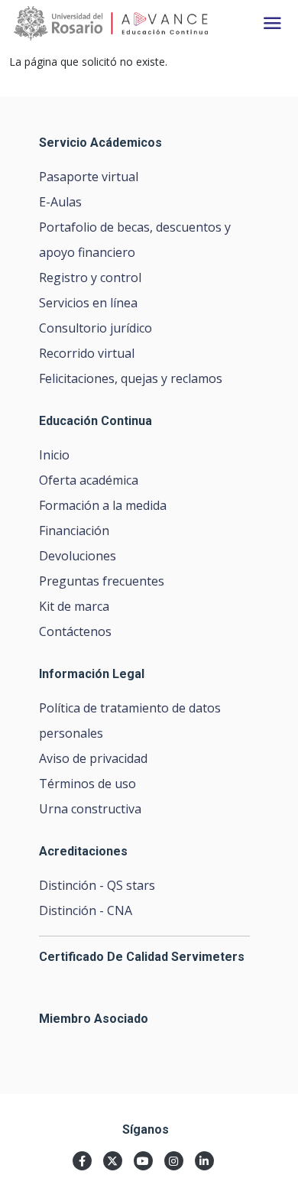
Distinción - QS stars (97, 885)
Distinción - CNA (85, 910)
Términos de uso (87, 783)
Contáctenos (75, 631)
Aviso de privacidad (93, 758)
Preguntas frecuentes (101, 581)
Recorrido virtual (86, 353)
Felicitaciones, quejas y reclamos (130, 378)
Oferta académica (88, 480)
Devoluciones (77, 555)
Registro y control (90, 277)
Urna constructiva (90, 808)
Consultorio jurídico (95, 328)
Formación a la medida (103, 505)
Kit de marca (74, 606)
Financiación (74, 530)
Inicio (54, 454)
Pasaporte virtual (88, 176)
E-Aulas (60, 201)
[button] (272, 23)
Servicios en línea (88, 302)
